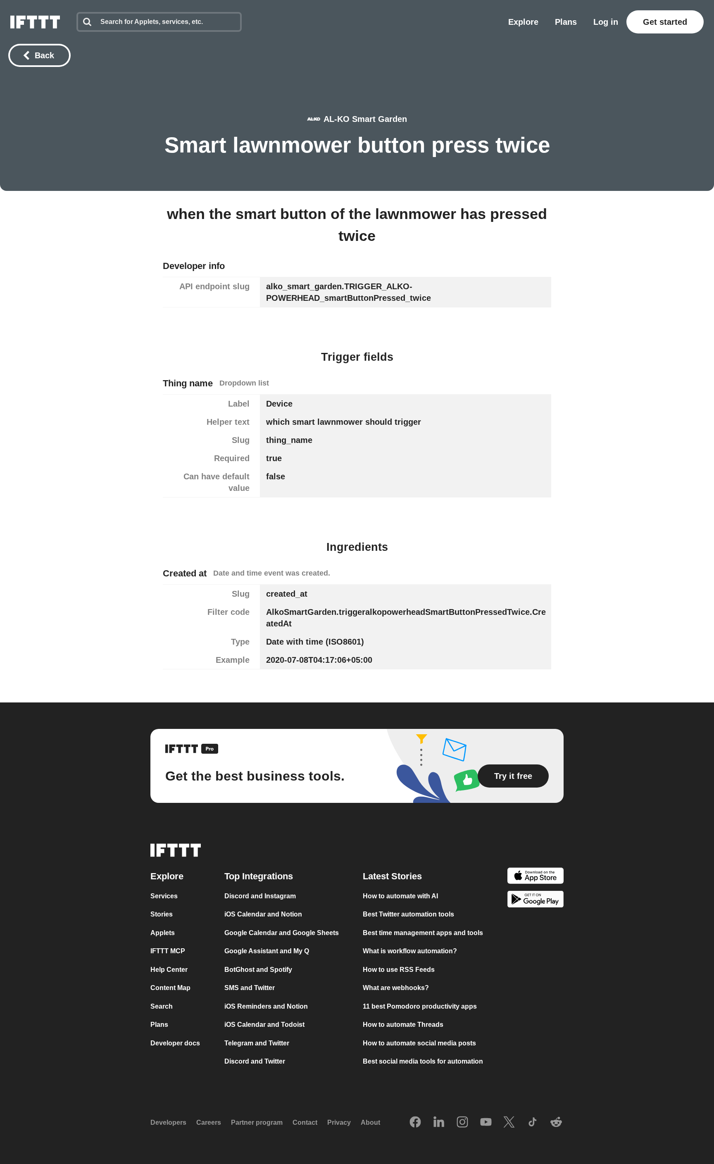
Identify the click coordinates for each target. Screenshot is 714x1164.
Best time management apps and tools (423, 932)
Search (161, 1006)
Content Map (170, 987)
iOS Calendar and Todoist (264, 1024)
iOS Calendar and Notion (263, 914)
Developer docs (175, 1043)
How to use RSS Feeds (399, 969)
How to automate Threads (403, 1024)
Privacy (339, 1122)
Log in (605, 22)
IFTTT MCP (167, 951)
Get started (665, 21)
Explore (523, 22)
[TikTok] (532, 1122)
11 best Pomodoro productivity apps (420, 1006)
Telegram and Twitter (256, 1043)
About (370, 1122)
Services (164, 896)
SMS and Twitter (249, 987)
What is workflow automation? (410, 951)
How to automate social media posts (419, 1043)
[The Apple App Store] (535, 877)
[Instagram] (462, 1122)
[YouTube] (485, 1122)
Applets (162, 932)
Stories (161, 914)
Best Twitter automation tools (408, 914)
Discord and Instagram (260, 896)
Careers (208, 1122)
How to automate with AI (400, 896)
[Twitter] (509, 1122)
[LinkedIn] (438, 1122)
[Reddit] (556, 1122)
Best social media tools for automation (423, 1061)
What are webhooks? (396, 987)
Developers (168, 1122)
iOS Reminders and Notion (266, 1006)
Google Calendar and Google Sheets (281, 932)
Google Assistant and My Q (266, 951)
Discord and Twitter (254, 1061)
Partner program (257, 1122)
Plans (566, 22)
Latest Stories (392, 876)
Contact (305, 1122)
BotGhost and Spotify (258, 969)
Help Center (169, 969)
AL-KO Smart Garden (365, 119)
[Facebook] (415, 1122)
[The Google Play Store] (535, 900)
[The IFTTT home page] (35, 21)
